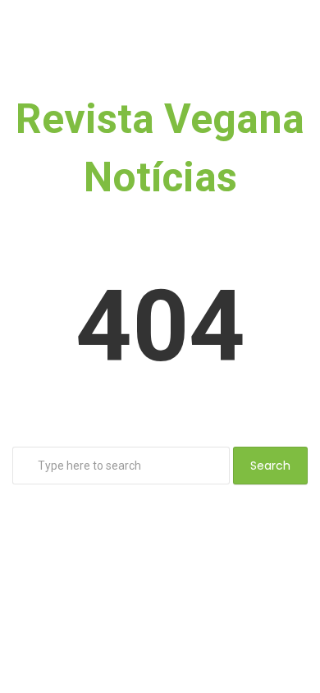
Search (270, 465)
